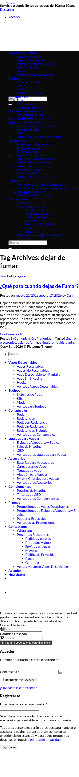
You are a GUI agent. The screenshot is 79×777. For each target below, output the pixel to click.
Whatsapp (23, 203)
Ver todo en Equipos (30, 93)
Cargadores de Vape (30, 148)
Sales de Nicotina (29, 446)
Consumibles (18, 97)
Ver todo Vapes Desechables (37, 386)
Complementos (19, 486)
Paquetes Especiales (30, 191)
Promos (14, 181)
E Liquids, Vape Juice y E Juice (36, 126)
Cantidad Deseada (13, 634)
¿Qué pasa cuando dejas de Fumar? (39, 286)
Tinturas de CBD (28, 173)
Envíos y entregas (36, 217)
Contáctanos (17, 199)
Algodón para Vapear (30, 155)
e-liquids (58, 342)
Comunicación (7, 276)
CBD (20, 450)
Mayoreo (31, 220)
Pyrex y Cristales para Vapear (36, 158)
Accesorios (16, 140)
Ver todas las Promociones (34, 195)
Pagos (29, 228)
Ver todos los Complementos (36, 177)
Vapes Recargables (30, 366)
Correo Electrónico (13, 625)
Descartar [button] (7, 9)
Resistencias (25, 104)
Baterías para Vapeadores (33, 144)
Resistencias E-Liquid (30, 115)
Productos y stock (37, 213)
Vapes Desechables (22, 362)
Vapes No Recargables (33, 370)
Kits (19, 85)
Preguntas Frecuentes (31, 206)
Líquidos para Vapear (24, 438)
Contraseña (9, 672)
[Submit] (10, 104)
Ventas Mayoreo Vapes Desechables (40, 235)
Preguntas (20, 276)
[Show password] (60, 673)
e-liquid (45, 342)
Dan (70, 295)
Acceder (30, 680)
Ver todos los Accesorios (33, 162)
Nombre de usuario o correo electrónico (29, 660)
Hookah (22, 382)
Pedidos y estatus (36, 210)
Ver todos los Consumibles (34, 118)
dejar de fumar (27, 342)
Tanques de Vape (27, 151)
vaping (70, 342)
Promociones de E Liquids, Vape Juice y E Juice (47, 188)
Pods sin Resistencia (30, 111)
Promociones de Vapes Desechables (40, 184)
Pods (20, 100)
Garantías (31, 231)
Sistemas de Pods (29, 394)
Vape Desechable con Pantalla (38, 374)
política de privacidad (45, 739)
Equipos (14, 390)
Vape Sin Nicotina (29, 378)
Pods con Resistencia (30, 107)
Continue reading (14, 334)
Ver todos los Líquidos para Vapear (39, 136)
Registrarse (9, 747)
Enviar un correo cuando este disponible (26, 642)
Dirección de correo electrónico (23, 704)
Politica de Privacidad (39, 224)
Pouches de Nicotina (30, 169)
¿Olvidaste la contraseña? (18, 688)
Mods (20, 89)
